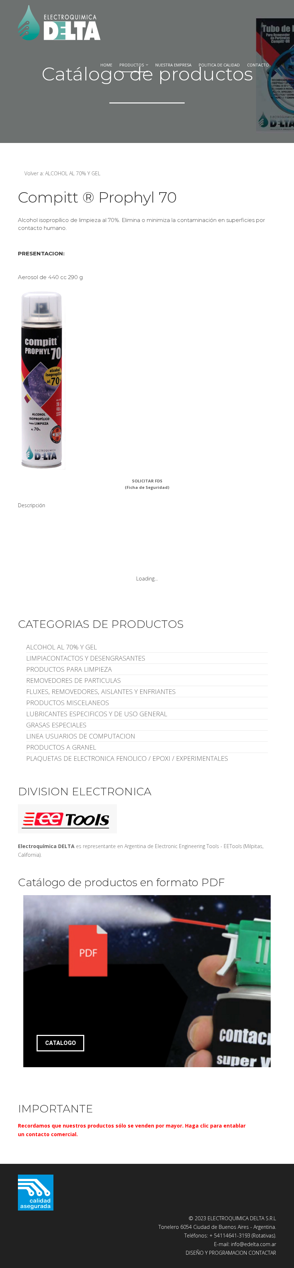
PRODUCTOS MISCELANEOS (67, 702)
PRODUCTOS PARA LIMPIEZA (69, 669)
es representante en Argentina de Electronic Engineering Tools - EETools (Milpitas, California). (141, 850)
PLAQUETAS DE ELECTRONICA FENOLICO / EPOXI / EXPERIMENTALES (127, 758)
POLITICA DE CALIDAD (219, 65)
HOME (106, 65)
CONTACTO (258, 65)
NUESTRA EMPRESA (173, 65)
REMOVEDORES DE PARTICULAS (73, 680)
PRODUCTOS (131, 65)
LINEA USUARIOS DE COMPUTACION (80, 736)
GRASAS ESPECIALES (56, 725)
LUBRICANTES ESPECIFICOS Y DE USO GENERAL (96, 713)
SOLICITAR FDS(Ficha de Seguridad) (147, 484)
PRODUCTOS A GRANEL (61, 747)
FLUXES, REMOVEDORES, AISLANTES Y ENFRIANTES (101, 691)
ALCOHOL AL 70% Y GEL (61, 647)
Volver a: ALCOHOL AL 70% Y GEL (62, 173)
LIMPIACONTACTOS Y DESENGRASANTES (85, 658)
